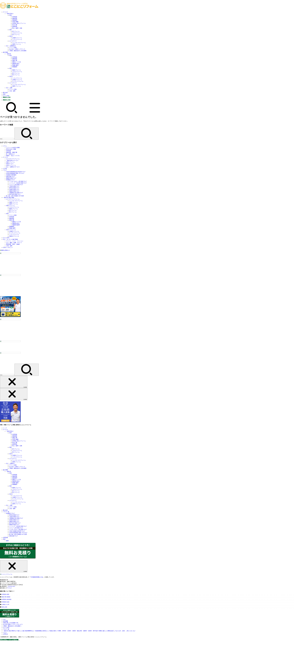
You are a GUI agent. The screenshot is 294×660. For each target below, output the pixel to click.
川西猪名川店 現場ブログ (16, 192)
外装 (10, 15)
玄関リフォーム (16, 44)
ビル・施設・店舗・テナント (14, 242)
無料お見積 (4, 607)
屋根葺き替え (16, 63)
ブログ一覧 (6, 511)
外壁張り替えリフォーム (19, 23)
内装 (10, 29)
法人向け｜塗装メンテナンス (17, 49)
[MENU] (34, 113)
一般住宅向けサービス (12, 160)
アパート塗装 (13, 47)
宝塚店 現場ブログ (14, 189)
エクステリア (13, 41)
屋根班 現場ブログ (11, 178)
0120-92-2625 (11, 586)
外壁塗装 (14, 16)
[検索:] (7, 138)
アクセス (9, 588)
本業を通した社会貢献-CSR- (10, 622)
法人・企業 (9, 87)
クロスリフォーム (17, 33)
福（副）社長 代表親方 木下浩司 (15, 196)
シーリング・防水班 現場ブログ (18, 183)
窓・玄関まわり (10, 154)
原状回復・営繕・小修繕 (13, 244)
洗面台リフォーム (14, 236)
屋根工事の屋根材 (5, 596)
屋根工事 (14, 60)
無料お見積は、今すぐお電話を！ (9, 639)
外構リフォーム (13, 202)
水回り (11, 36)
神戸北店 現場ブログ (15, 194)
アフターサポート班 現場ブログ (18, 181)
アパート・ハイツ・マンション (14, 241)
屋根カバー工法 (16, 62)
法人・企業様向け (11, 45)
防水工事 (14, 25)
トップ (5, 428)
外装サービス (9, 163)
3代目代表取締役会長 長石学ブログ (15, 171)
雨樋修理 (14, 66)
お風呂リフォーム (17, 37)
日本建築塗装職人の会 (37, 577)
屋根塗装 (14, 18)
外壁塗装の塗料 (5, 594)
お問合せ (5, 634)
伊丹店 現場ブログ (14, 187)
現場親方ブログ (10, 179)
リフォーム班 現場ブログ (16, 184)
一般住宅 (8, 54)
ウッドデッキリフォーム (19, 42)
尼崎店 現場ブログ (14, 191)
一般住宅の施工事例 (8, 197)
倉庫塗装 (14, 26)
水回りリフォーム (11, 165)
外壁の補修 (15, 21)
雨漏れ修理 (15, 65)
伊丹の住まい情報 (11, 149)
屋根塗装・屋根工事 (11, 152)
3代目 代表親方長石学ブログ (17, 531)
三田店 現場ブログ (14, 186)
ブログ (5, 170)
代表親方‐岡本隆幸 (11, 175)
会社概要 (5, 621)
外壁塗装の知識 (5, 602)
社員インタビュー (8, 247)
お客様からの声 (5, 604)
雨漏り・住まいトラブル (13, 155)
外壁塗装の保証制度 (6, 599)
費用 (7, 540)
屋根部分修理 (16, 225)
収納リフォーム (16, 70)
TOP (4, 619)
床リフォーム (16, 31)
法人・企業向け (10, 463)
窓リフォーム (16, 34)
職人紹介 (5, 92)
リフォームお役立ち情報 (13, 147)
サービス (5, 12)
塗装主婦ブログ (10, 176)
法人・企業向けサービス (13, 167)
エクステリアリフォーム (13, 158)
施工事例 (5, 52)
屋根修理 (14, 20)
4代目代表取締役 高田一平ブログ (15, 173)
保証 (4, 94)
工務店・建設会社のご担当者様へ (12, 626)
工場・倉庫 (12, 91)
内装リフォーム (10, 162)
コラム (5, 146)
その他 (5, 168)
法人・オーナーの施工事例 (10, 239)
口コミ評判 (6, 95)
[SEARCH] (11, 113)
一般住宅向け (9, 13)
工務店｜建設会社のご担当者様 (17, 50)
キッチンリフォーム (17, 81)
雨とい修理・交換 (17, 28)
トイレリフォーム (17, 39)
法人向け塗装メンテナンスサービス (13, 624)
